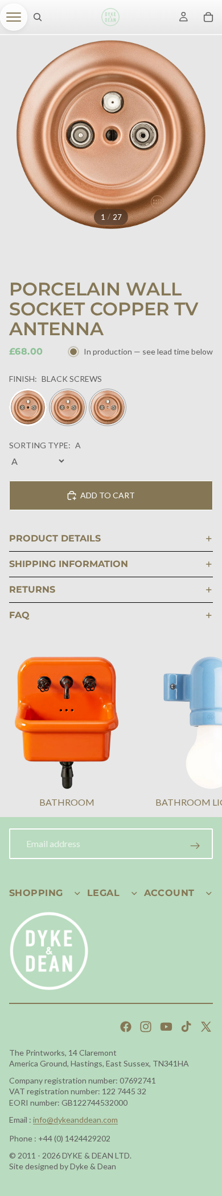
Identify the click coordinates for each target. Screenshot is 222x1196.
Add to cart (107, 495)
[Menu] (13, 17)
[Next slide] (199, 733)
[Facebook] (126, 1027)
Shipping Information (68, 564)
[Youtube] (166, 1027)
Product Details (55, 538)
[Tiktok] (186, 1027)
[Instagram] (146, 1027)
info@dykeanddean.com (75, 1119)
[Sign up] (195, 846)
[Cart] (208, 17)
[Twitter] (206, 1027)
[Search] (37, 17)
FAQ (19, 615)
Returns (32, 589)
